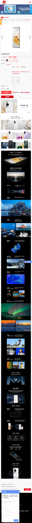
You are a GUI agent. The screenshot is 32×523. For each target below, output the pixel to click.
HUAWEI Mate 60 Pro (11, 486)
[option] (16, 37)
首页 (9, 19)
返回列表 (27, 489)
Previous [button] (2, 37)
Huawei (22, 19)
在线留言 (6, 92)
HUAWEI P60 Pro (10, 484)
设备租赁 (13, 19)
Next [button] (30, 37)
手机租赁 (17, 19)
